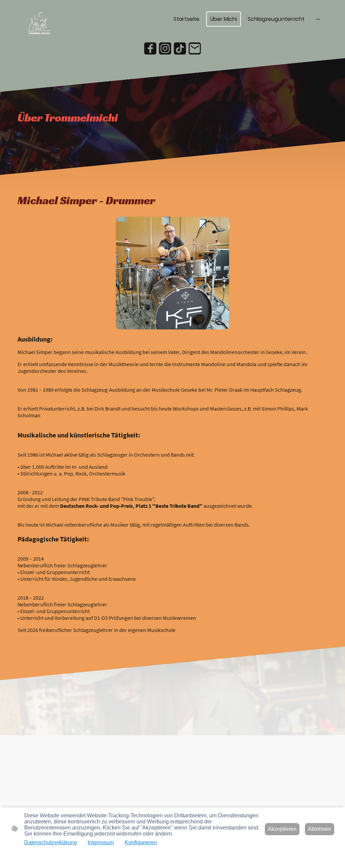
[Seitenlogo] (42, 19)
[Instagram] (165, 48)
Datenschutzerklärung (50, 842)
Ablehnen (319, 829)
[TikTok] (180, 48)
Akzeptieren (282, 829)
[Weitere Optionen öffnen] (318, 19)
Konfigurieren (141, 842)
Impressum (101, 842)
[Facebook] (150, 48)
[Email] (195, 48)
